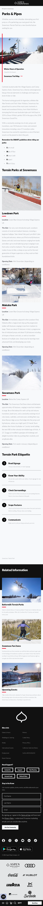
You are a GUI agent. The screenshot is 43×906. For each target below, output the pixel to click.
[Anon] (29, 884)
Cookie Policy (26, 737)
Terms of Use (25, 815)
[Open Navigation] (3, 903)
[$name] (3, 840)
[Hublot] (30, 875)
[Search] (15, 903)
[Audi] (30, 865)
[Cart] (11, 903)
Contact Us (7, 770)
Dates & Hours (6, 732)
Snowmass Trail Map (12, 76)
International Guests (7, 748)
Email (6, 810)
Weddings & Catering (8, 737)
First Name (7, 796)
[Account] (7, 903)
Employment (5, 753)
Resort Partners (6, 758)
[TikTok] (35, 840)
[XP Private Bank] (13, 894)
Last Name (7, 803)
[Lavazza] (13, 884)
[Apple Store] (25, 849)
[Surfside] (30, 894)
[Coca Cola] (13, 875)
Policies (24, 732)
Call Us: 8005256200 (28, 753)
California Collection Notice (30, 748)
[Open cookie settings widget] (3, 896)
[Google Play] (9, 849)
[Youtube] (22, 840)
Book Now (35, 903)
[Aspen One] (13, 865)
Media (4, 743)
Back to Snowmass (8, 8)
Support (20, 770)
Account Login (8, 776)
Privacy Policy (26, 743)
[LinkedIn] (29, 840)
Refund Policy (23, 776)
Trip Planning (33, 770)
